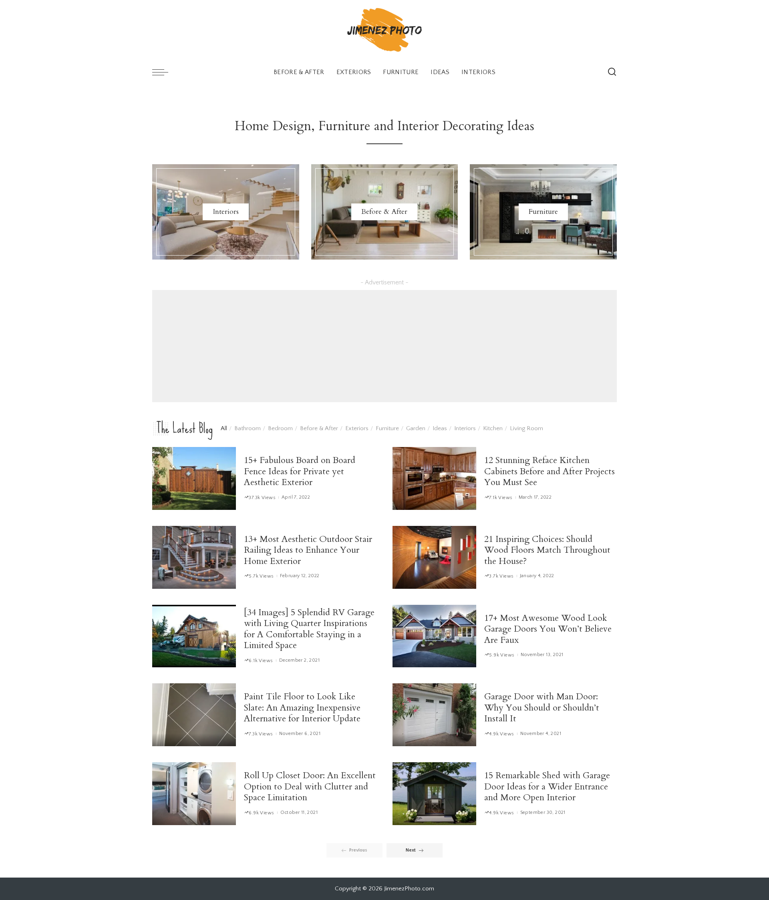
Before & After (319, 428)
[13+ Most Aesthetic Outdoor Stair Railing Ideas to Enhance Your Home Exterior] (194, 557)
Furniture (387, 428)
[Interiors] (225, 212)
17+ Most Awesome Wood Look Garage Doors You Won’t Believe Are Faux (548, 629)
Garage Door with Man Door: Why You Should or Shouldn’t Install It (541, 708)
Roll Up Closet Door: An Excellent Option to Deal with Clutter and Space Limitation (310, 786)
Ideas (440, 428)
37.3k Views (262, 497)
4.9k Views (501, 734)
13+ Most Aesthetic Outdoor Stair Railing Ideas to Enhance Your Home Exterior (308, 550)
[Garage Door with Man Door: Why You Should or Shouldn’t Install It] (434, 714)
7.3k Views (261, 734)
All (224, 428)
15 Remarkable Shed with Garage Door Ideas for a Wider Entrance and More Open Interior (547, 786)
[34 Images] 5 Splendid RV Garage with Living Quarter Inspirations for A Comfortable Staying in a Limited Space (309, 629)
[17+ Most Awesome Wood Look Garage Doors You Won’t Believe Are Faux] (434, 636)
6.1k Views (261, 660)
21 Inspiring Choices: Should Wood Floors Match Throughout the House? (547, 550)
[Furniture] (543, 212)
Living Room (526, 428)
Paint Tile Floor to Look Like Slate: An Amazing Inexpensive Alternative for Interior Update (302, 708)
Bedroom (280, 428)
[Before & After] (384, 212)
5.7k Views (261, 576)
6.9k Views (261, 812)
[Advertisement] (384, 346)
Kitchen (493, 428)
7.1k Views (500, 497)
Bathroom (247, 428)
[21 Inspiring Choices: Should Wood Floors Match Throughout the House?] (434, 557)
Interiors (465, 428)
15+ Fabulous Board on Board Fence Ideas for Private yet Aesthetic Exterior (299, 471)
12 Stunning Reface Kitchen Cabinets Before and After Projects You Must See (549, 471)
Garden (415, 428)
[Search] (612, 72)
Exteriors (356, 428)
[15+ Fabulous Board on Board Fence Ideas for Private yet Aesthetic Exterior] (194, 478)
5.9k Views (501, 655)
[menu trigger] (164, 72)
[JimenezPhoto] (384, 30)
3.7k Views (501, 576)
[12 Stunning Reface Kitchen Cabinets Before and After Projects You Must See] (434, 478)
